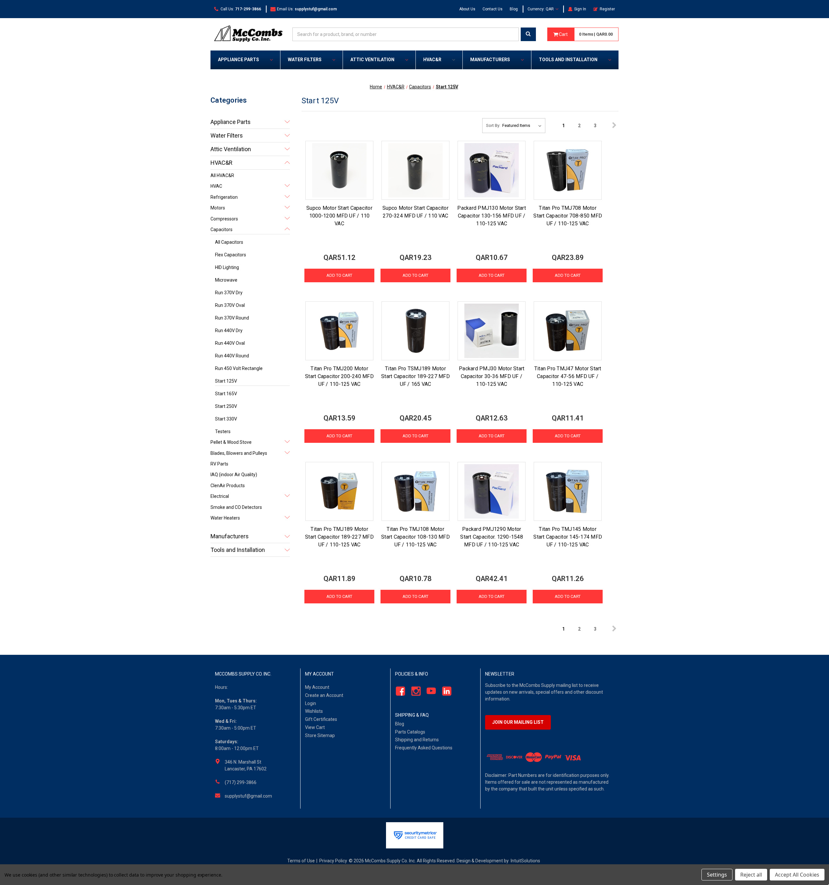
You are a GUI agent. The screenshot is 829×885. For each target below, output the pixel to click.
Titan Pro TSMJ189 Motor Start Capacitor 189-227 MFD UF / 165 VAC (415, 376)
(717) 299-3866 (240, 782)
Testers (223, 431)
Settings (717, 874)
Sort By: (493, 125)
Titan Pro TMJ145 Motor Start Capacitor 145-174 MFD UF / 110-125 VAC (567, 537)
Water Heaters (225, 518)
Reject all (751, 874)
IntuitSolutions (525, 860)
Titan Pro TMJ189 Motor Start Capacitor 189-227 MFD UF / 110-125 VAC (339, 537)
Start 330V (226, 418)
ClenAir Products (227, 485)
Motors (217, 207)
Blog (514, 9)
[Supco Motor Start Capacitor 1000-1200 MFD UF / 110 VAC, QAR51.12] (339, 170)
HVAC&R (432, 59)
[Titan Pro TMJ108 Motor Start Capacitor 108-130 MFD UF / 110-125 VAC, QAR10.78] (415, 491)
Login (310, 703)
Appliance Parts (238, 59)
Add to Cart (339, 275)
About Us (467, 9)
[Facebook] (398, 691)
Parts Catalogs (410, 731)
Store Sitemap (320, 735)
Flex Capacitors (230, 254)
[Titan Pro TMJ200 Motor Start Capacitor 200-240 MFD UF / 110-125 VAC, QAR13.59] (339, 330)
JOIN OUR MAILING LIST (518, 722)
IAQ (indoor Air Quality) (233, 474)
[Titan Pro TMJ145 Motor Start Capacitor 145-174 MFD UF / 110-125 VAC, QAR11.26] (567, 491)
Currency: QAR (541, 9)
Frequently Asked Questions (423, 747)
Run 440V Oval (230, 343)
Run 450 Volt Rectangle (239, 368)
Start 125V (226, 381)
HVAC (216, 186)
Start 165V (226, 393)
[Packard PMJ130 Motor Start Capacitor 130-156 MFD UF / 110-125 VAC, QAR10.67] (491, 170)
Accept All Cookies (797, 874)
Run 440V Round (232, 355)
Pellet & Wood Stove (231, 442)
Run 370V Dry (229, 292)
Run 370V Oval (230, 305)
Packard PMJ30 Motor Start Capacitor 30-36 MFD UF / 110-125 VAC (491, 376)
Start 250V (226, 406)
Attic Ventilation (372, 59)
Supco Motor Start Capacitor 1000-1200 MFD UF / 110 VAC (339, 216)
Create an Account (324, 695)
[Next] (611, 125)
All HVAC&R (222, 175)
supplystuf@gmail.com (248, 796)
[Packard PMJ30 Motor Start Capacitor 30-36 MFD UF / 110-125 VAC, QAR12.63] (491, 330)
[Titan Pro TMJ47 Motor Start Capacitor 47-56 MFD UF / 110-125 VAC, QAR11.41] (567, 330)
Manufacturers (490, 59)
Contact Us (493, 9)
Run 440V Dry (229, 330)
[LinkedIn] (445, 691)
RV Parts (219, 463)
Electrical (219, 496)
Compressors (224, 218)
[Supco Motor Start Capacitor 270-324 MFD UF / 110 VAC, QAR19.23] (415, 170)
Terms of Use (301, 860)
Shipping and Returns (417, 739)
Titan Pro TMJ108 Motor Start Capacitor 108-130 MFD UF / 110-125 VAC (415, 537)
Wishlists (314, 711)
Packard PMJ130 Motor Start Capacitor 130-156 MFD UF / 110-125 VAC (491, 216)
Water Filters (305, 59)
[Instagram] (414, 691)
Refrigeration (224, 197)
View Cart (315, 727)
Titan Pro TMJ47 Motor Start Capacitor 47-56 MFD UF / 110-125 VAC (567, 376)
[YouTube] (429, 691)
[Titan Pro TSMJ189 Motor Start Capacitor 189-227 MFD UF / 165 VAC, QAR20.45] (415, 330)
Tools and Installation (568, 59)
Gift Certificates (321, 719)
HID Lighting (227, 267)
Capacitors (221, 229)
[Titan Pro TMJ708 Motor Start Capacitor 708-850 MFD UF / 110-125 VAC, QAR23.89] (567, 170)
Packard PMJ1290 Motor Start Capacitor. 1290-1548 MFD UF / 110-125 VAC (491, 537)
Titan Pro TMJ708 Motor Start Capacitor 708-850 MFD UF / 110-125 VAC (567, 216)
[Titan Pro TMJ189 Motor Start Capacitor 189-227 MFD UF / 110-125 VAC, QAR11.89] (339, 491)
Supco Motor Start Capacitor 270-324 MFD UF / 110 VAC (415, 212)
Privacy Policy (333, 860)
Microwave (226, 280)
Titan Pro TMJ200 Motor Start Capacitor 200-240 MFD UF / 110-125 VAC (339, 376)
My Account (317, 687)
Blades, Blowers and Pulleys (238, 453)
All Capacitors (229, 242)
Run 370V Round (232, 317)
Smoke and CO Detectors (236, 507)
